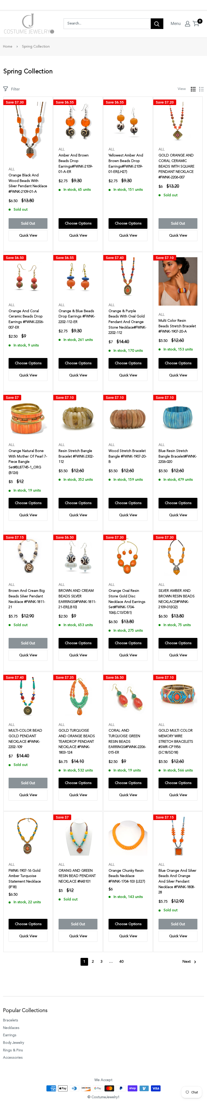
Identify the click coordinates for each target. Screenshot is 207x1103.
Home (7, 46)
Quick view (28, 235)
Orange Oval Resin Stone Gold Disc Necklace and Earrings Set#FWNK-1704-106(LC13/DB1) (127, 601)
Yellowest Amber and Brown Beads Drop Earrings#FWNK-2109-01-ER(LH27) (126, 164)
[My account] (187, 23)
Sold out (28, 223)
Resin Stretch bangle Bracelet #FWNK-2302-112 (76, 456)
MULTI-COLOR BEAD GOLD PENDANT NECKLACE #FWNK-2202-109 (25, 739)
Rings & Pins (13, 1050)
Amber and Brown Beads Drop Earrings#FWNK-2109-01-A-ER (76, 164)
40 (121, 962)
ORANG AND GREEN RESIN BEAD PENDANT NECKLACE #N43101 (77, 876)
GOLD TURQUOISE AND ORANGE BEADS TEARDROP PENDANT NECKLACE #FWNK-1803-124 (77, 741)
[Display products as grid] (193, 89)
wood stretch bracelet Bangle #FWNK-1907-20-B (128, 456)
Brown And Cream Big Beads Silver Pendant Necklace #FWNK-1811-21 (27, 599)
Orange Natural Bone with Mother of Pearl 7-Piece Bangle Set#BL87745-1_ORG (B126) (28, 462)
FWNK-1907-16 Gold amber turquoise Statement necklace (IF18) (25, 879)
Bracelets (10, 1020)
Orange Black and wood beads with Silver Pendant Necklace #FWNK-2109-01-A (28, 183)
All (12, 169)
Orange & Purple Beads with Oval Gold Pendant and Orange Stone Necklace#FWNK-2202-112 (127, 322)
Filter (15, 89)
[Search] (157, 23)
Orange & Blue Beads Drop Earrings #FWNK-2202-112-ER (77, 316)
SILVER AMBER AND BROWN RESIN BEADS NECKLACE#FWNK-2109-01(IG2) (177, 599)
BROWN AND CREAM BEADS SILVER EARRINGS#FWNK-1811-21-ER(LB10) (77, 599)
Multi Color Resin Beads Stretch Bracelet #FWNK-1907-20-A (177, 326)
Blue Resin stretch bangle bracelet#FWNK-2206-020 (178, 456)
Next (186, 962)
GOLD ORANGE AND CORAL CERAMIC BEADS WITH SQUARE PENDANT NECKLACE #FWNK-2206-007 (176, 166)
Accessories (13, 1057)
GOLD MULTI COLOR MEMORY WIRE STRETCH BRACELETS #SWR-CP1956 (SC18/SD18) (176, 741)
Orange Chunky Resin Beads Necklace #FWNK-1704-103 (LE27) (127, 876)
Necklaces (11, 1028)
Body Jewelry (13, 1043)
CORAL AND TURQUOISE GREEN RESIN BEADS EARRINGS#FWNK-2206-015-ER (127, 741)
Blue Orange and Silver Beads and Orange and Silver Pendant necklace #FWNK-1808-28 (177, 881)
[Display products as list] (201, 89)
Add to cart (78, 223)
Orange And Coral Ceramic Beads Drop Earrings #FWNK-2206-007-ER (26, 319)
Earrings (9, 1035)
